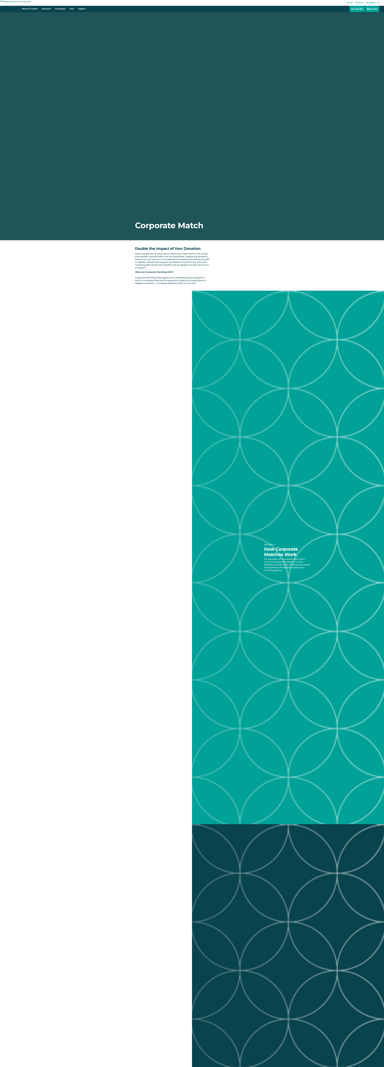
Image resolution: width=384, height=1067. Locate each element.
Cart (351, 3)
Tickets (372, 3)
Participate (60, 9)
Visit (72, 9)
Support (82, 9)
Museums (46, 9)
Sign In (361, 3)
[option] (192, 225)
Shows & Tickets (30, 9)
